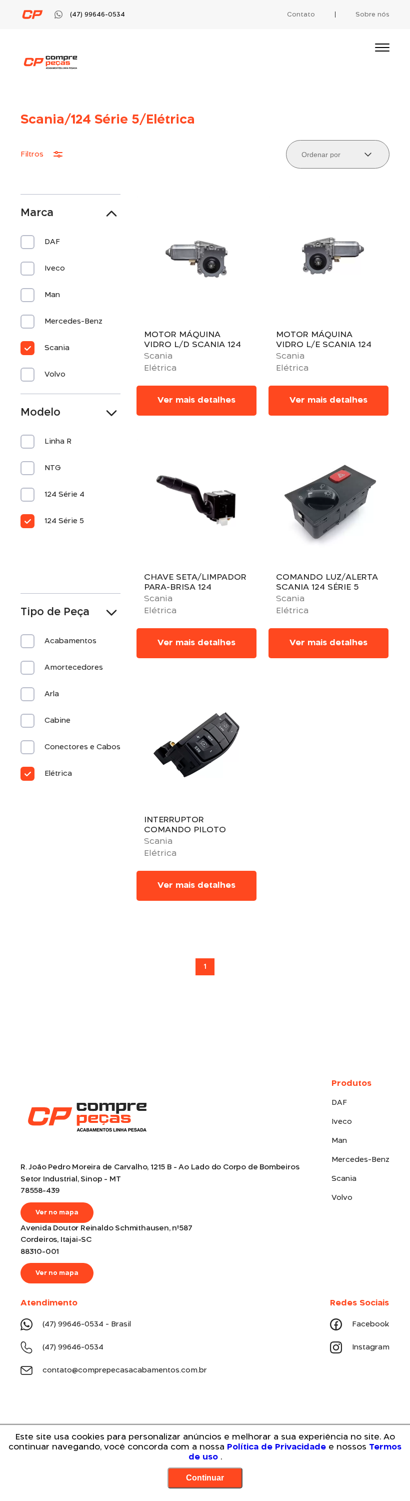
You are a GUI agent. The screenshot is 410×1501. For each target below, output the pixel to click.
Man (339, 1140)
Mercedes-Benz (361, 1159)
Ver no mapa (57, 1212)
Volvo (342, 1197)
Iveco (342, 1121)
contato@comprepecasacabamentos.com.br (124, 1370)
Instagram (371, 1347)
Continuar (205, 1477)
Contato (301, 15)
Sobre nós (373, 15)
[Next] (383, 970)
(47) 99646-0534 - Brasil (86, 1324)
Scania (344, 1178)
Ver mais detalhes (197, 400)
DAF (339, 1102)
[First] (27, 970)
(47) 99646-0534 (73, 1347)
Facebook (370, 1324)
